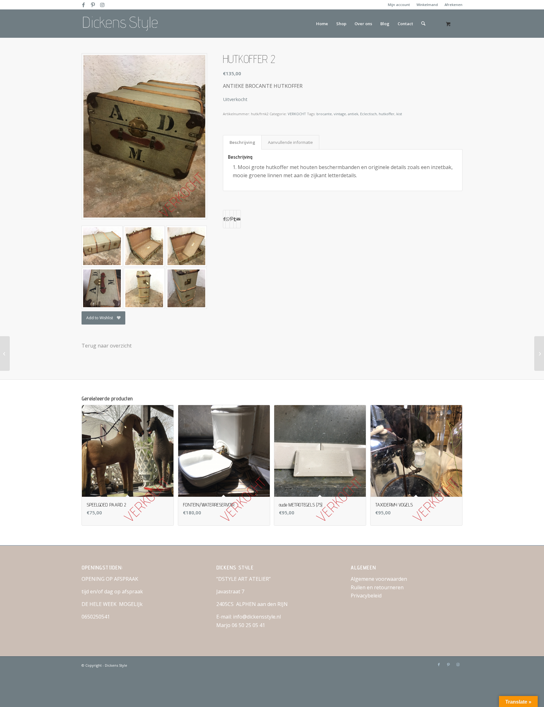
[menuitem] (399, 4)
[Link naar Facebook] (83, 4)
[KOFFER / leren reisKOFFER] (5, 353)
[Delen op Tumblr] (235, 219)
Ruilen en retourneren (377, 587)
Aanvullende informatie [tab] (290, 142)
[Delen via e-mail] (238, 219)
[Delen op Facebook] (224, 219)
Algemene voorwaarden (379, 578)
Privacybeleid (366, 595)
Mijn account (399, 4)
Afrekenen (453, 4)
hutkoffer (386, 113)
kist (399, 113)
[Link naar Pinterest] (92, 4)
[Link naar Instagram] (102, 4)
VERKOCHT (297, 113)
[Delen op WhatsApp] (228, 219)
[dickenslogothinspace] (123, 23)
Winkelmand (427, 4)
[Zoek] (423, 23)
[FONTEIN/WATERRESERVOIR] (539, 353)
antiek (353, 113)
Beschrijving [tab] (242, 142)
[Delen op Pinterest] (231, 219)
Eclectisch (368, 113)
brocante (324, 113)
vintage (340, 113)
